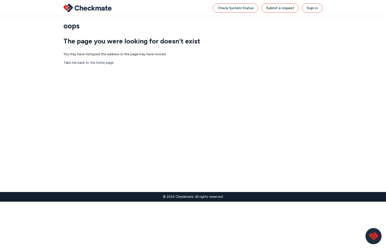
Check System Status (236, 8)
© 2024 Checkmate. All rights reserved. (193, 197)
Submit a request (280, 8)
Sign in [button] (312, 8)
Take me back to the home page (88, 63)
